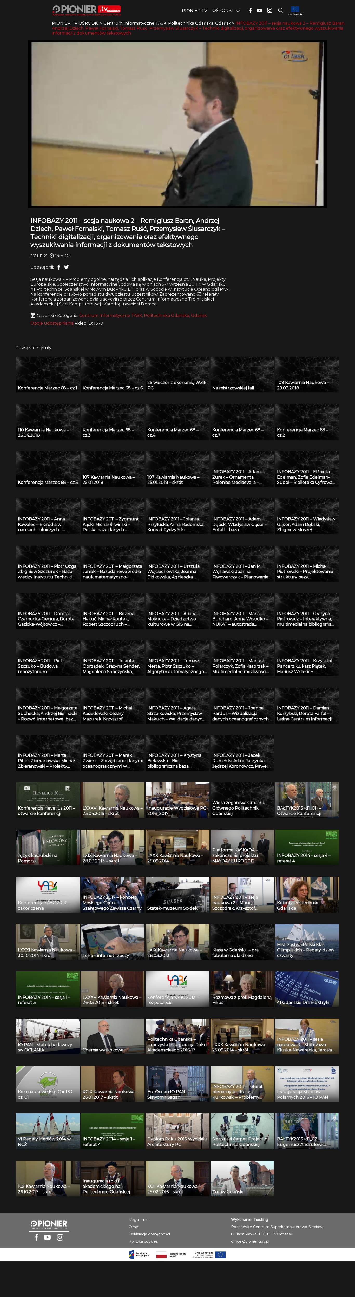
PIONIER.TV (194, 10)
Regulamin (139, 1219)
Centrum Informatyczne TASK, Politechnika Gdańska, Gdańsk (143, 315)
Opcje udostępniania (52, 323)
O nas (134, 1226)
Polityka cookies (143, 1241)
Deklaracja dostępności (149, 1234)
